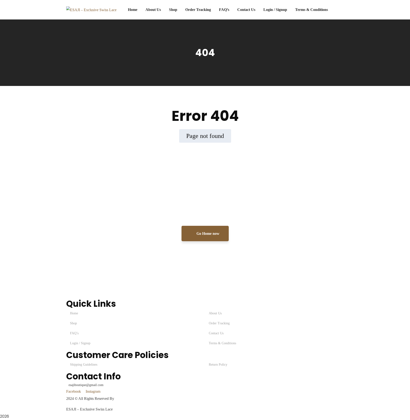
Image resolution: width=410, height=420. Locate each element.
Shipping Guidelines (83, 364)
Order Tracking (219, 323)
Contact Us (216, 333)
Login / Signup (80, 343)
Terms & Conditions (222, 343)
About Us (215, 313)
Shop (73, 323)
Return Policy (218, 364)
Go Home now (207, 233)
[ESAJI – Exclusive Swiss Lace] (91, 9)
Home (74, 313)
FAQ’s (74, 333)
